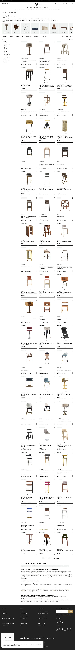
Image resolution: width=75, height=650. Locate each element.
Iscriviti (70, 611)
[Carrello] (72, 4)
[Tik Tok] (62, 630)
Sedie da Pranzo (7, 42)
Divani (5, 45)
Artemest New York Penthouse (8, 620)
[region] (22, 644)
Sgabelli (5, 55)
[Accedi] (67, 4)
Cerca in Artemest (58, 3)
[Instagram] (57, 630)
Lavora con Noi (5, 616)
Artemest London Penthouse (8, 623)
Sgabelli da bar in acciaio (36, 566)
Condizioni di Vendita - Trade (44, 620)
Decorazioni (29, 10)
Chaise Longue (6, 52)
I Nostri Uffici (5, 625)
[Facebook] (60, 630)
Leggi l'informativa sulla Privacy (65, 615)
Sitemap (21, 625)
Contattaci (71, 0)
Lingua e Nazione (41, 623)
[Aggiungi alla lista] (36, 42)
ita (10, 0)
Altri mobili (5, 63)
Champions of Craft (38, 7)
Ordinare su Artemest (24, 620)
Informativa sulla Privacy (43, 611)
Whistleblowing (41, 625)
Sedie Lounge (6, 50)
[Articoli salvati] (69, 4)
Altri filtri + (44, 36)
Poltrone (5, 48)
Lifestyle (47, 10)
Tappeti (35, 10)
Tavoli (4, 58)
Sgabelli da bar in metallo (46, 566)
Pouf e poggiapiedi (7, 57)
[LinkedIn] (65, 630)
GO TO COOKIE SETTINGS (36, 644)
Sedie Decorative (7, 44)
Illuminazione (22, 10)
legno (46, 19)
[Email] (62, 622)
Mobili (16, 10)
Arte (43, 10)
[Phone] (57, 622)
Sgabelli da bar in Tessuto (26, 566)
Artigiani (46, 7)
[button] (71, 28)
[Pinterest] (68, 630)
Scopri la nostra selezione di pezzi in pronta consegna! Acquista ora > (37, 0)
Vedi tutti (71, 39)
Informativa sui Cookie (43, 613)
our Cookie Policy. (17, 645)
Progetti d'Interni (24, 616)
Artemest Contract (24, 613)
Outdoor (4, 61)
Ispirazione (29, 7)
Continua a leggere (24, 578)
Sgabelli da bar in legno (65, 566)
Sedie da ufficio (7, 54)
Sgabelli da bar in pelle (55, 566)
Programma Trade (6, 3)
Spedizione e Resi (23, 623)
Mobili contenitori (6, 60)
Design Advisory (23, 618)
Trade (21, 611)
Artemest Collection (55, 10)
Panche (5, 51)
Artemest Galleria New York (8, 618)
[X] (70, 630)
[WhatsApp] (60, 622)
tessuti (55, 19)
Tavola (39, 10)
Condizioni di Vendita (42, 618)
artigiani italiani (35, 572)
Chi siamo (63, 0)
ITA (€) (5, 0)
